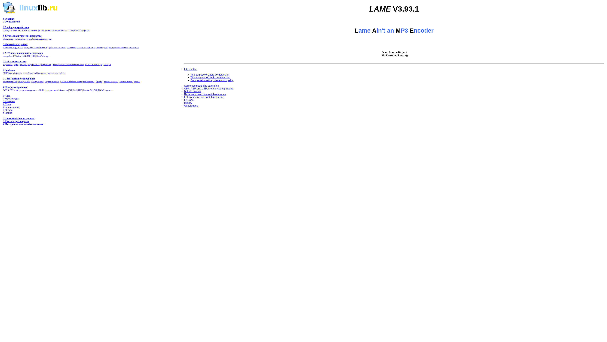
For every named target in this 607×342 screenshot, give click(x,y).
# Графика (9, 70)
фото (11, 73)
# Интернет (9, 101)
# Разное (7, 112)
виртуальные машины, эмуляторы (124, 47)
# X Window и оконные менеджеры (23, 53)
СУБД (96, 90)
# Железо (7, 110)
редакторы (7, 64)
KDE (34, 56)
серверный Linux (59, 30)
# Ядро (6, 95)
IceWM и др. (42, 56)
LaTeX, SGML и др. (93, 64)
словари (107, 64)
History (188, 102)
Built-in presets (192, 91)
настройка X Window (12, 56)
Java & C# (87, 90)
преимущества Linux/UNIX (15, 30)
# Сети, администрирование (19, 78)
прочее (86, 30)
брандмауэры (37, 81)
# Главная (8, 18)
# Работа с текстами (14, 61)
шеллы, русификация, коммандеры (92, 47)
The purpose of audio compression (209, 74)
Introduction (190, 69)
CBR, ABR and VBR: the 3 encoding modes (208, 88)
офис (16, 64)
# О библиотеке (11, 21)
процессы (71, 47)
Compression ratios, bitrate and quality (211, 80)
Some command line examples (201, 85)
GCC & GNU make (11, 90)
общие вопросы (10, 39)
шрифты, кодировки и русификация (35, 64)
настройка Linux (31, 47)
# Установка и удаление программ (22, 36)
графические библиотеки (57, 90)
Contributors (191, 105)
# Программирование (15, 87)
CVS (102, 90)
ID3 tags (188, 100)
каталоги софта (25, 39)
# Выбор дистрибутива (16, 27)
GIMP (5, 73)
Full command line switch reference (204, 97)
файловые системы (57, 47)
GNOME (26, 56)
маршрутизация (52, 81)
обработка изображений (26, 73)
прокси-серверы (111, 81)
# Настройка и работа (15, 44)
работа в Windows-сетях (71, 81)
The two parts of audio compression (210, 77)
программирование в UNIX (32, 90)
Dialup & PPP (24, 81)
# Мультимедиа (11, 98)
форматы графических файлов (51, 73)
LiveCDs (78, 30)
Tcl (70, 90)
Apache (99, 81)
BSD (71, 30)
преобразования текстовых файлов (68, 64)
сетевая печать (126, 81)
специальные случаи (42, 39)
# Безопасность (11, 107)
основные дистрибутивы (39, 30)
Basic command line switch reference (205, 94)
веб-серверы (88, 81)
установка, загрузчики (13, 47)
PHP (80, 90)
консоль (43, 47)
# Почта (7, 104)
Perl (75, 90)
